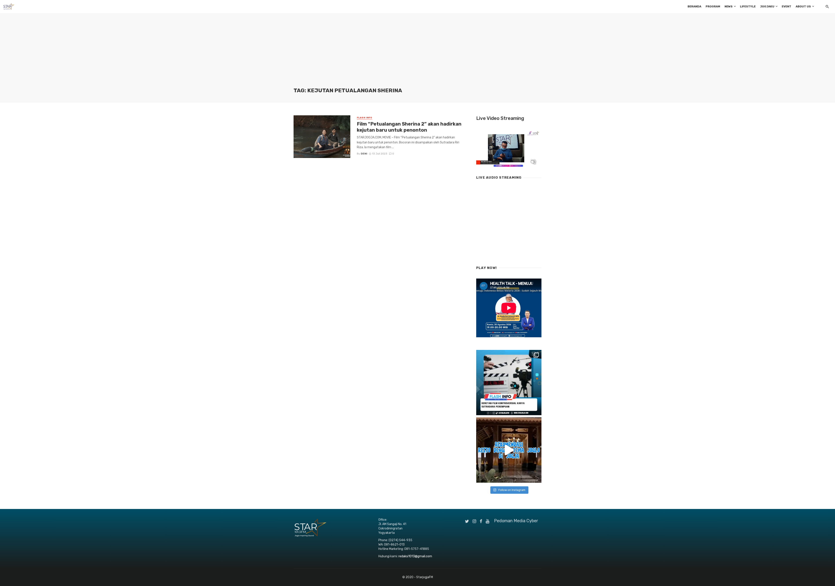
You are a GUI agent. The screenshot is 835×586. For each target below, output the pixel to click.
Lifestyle (748, 6)
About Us (803, 6)
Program (713, 6)
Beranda (694, 6)
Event (786, 6)
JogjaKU (767, 6)
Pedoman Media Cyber (516, 521)
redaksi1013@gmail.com (415, 556)
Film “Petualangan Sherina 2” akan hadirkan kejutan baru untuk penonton (409, 127)
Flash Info (364, 117)
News (729, 6)
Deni (364, 153)
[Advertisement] (417, 54)
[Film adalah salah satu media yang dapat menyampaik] (508, 382)
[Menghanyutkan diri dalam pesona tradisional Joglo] (508, 450)
